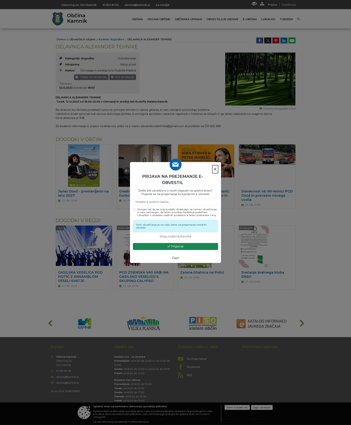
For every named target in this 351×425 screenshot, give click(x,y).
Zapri (175, 258)
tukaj (213, 215)
